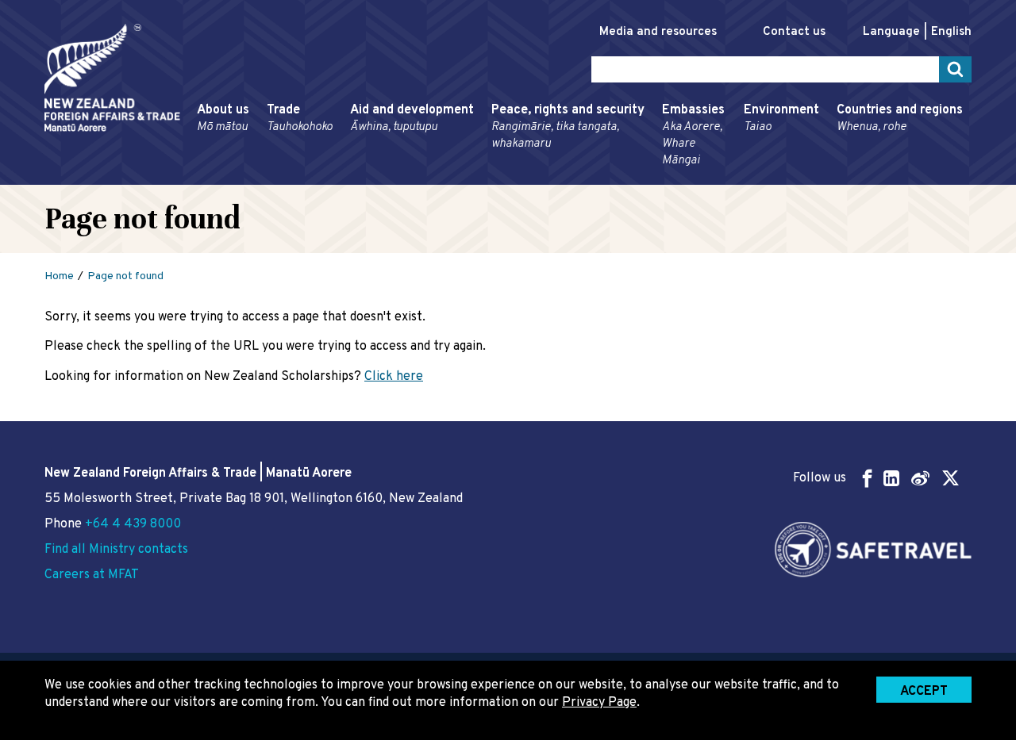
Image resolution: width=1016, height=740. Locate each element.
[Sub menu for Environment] (739, 178)
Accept (924, 692)
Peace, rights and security (568, 126)
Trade (300, 118)
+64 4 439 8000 (133, 524)
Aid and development (412, 118)
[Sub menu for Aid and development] (345, 178)
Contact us (794, 32)
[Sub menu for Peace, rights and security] (487, 178)
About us (223, 118)
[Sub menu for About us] (192, 178)
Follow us (819, 478)
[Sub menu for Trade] (262, 178)
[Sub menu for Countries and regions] (832, 178)
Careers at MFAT (91, 575)
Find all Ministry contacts (116, 550)
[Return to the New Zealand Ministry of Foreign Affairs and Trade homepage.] (112, 78)
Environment (781, 118)
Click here (393, 377)
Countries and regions (900, 118)
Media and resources (658, 32)
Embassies (693, 135)
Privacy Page (599, 703)
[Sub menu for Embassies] (657, 178)
